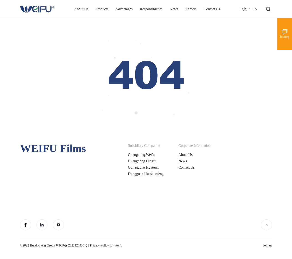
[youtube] (58, 224)
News (182, 161)
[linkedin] (41, 224)
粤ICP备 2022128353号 (71, 245)
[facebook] (25, 224)
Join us (267, 245)
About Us (185, 155)
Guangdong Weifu (141, 155)
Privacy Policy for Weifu (106, 245)
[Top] (266, 224)
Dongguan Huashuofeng (146, 174)
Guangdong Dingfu (142, 161)
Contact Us (186, 167)
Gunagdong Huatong (143, 167)
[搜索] (268, 9)
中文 (243, 9)
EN (254, 9)
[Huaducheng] (37, 9)
